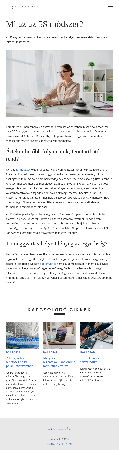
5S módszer (23, 169)
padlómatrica (48, 263)
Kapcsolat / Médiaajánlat (59, 444)
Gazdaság (13, 352)
